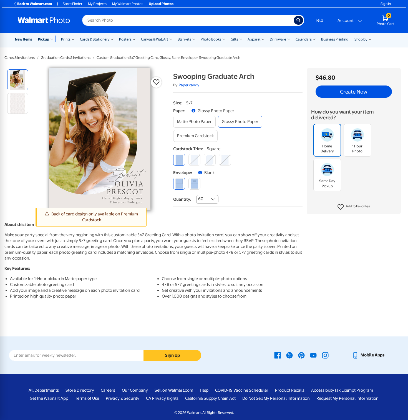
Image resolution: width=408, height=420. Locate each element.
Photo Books (211, 39)
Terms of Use (87, 398)
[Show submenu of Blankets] (193, 39)
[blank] (179, 184)
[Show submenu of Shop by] (370, 39)
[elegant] (210, 160)
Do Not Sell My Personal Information (276, 398)
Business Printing (334, 39)
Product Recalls (289, 390)
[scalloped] (225, 160)
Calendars (304, 39)
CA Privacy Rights (162, 398)
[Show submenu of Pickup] (53, 39)
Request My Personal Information (347, 398)
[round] (194, 160)
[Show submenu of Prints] (73, 39)
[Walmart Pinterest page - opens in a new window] (301, 355)
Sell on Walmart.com (174, 390)
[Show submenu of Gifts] (240, 39)
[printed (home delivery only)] (194, 184)
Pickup (43, 39)
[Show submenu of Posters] (134, 39)
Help (318, 20)
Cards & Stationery (95, 39)
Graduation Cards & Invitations (65, 58)
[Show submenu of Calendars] (314, 39)
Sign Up (172, 355)
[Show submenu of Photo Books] (223, 39)
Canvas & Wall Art (154, 39)
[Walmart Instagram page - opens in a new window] (325, 355)
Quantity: (182, 199)
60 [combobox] (200, 198)
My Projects (97, 4)
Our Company (135, 390)
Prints (65, 39)
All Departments (44, 390)
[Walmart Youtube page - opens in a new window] (313, 355)
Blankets (184, 39)
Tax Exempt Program (353, 390)
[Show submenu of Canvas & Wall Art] (170, 39)
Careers (108, 390)
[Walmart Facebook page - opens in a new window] (277, 355)
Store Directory (80, 390)
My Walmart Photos (127, 4)
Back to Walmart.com (34, 4)
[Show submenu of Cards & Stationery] (112, 39)
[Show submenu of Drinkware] (288, 39)
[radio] (17, 79)
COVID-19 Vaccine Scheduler (241, 390)
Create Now (353, 92)
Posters (125, 39)
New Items (23, 39)
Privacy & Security (122, 398)
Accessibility (322, 390)
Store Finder (72, 4)
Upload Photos (161, 4)
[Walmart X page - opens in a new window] (289, 355)
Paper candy (189, 85)
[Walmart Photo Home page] (44, 20)
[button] (353, 207)
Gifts (234, 39)
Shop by (360, 39)
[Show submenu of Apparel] (263, 39)
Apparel (254, 39)
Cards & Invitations (19, 58)
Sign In (386, 4)
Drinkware (278, 39)
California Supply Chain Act (210, 398)
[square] (179, 160)
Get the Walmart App (49, 398)
